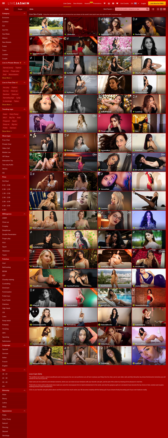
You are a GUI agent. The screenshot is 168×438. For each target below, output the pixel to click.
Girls (7, 9)
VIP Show (5, 156)
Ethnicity (5, 390)
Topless (18, 68)
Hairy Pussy (14, 114)
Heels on (15, 94)
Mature (4, 38)
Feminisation (7, 292)
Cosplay (5, 226)
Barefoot (6, 94)
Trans (4, 50)
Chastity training (8, 279)
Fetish (4, 46)
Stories (4, 169)
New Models (77, 3)
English (5, 366)
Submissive (6, 341)
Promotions (97, 3)
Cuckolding (6, 284)
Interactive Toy (7, 160)
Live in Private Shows (10, 63)
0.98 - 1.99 (6, 189)
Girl (3, 26)
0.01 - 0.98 (6, 185)
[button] (157, 9)
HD (3, 173)
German (13, 128)
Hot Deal (5, 181)
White (4, 407)
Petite (4, 415)
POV (4, 243)
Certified (5, 22)
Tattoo (16, 101)
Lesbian (5, 54)
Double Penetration (9, 234)
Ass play (6, 87)
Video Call (6, 148)
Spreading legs (8, 98)
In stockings (7, 101)
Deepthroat (6, 230)
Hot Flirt (5, 30)
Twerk (4, 255)
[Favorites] (117, 3)
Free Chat (6, 140)
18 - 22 (4, 374)
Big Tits (12, 117)
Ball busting (6, 267)
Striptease (6, 251)
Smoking (5, 329)
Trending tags (7, 109)
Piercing (5, 427)
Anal (4, 74)
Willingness (6, 214)
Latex (4, 316)
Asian (5, 114)
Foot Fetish (6, 300)
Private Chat (6, 144)
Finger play (15, 71)
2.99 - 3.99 (6, 197)
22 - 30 (4, 378)
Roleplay (5, 325)
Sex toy (5, 71)
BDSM (4, 271)
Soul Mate (6, 34)
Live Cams (67, 3)
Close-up (14, 91)
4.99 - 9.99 (6, 206)
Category (5, 13)
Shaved (5, 431)
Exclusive (5, 17)
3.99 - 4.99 (6, 201)
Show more (6, 78)
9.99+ (4, 210)
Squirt (14, 121)
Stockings (5, 435)
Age (3, 370)
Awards (87, 3)
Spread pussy (8, 68)
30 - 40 (4, 382)
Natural (5, 423)
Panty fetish (6, 320)
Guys (20, 9)
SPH (3, 333)
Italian (4, 357)
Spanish (5, 349)
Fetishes (5, 259)
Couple (4, 59)
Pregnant (6, 121)
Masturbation (13, 74)
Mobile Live (6, 152)
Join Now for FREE (157, 3)
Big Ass (14, 124)
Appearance (7, 411)
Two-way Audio (7, 165)
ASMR (4, 218)
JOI (3, 312)
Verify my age (80, 321)
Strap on (6, 124)
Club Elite (104, 3)
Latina (4, 403)
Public (5, 128)
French (4, 362)
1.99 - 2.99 (6, 193)
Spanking (5, 337)
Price (4, 177)
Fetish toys (6, 296)
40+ (3, 386)
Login (143, 3)
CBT (3, 275)
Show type (6, 136)
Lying (18, 98)
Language (6, 345)
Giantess (5, 304)
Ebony (4, 398)
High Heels (6, 308)
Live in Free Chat (9, 82)
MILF (5, 117)
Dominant (5, 288)
